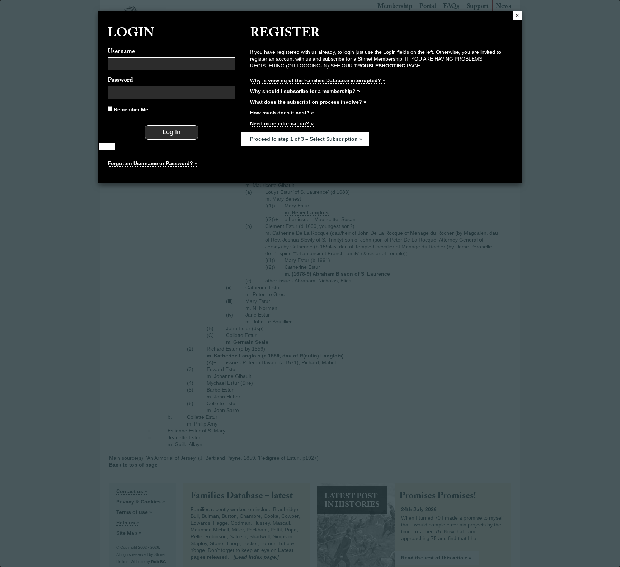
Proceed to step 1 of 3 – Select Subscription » (306, 139)
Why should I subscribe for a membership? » (305, 91)
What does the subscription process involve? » (308, 102)
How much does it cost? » (282, 113)
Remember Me (130, 109)
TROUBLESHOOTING (379, 66)
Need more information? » (282, 123)
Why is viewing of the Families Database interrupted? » (317, 80)
